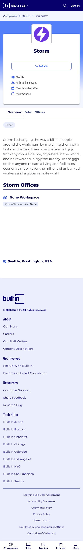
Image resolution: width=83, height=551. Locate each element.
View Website (23, 94)
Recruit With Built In (17, 366)
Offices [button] (40, 112)
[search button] (64, 5)
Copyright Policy (41, 507)
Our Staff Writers (15, 341)
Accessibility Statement (41, 501)
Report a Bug (12, 405)
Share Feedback (14, 397)
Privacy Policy (41, 514)
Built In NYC (11, 466)
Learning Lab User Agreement (41, 494)
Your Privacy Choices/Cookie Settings (41, 526)
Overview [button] (15, 112)
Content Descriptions (18, 349)
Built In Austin (13, 422)
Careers (8, 334)
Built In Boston (14, 429)
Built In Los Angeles (17, 459)
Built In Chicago (14, 444)
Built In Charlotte (15, 437)
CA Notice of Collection (41, 533)
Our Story (10, 326)
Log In (75, 5)
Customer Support (16, 390)
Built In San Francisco (18, 474)
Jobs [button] (28, 112)
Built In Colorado (15, 451)
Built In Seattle (13, 481)
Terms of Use (41, 520)
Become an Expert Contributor (25, 373)
